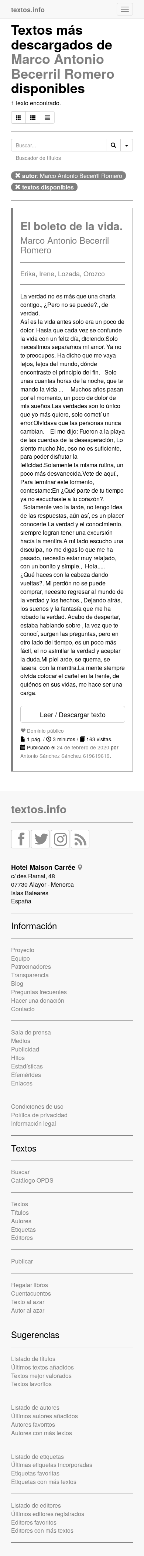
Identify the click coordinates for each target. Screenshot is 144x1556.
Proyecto (22, 949)
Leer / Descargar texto (73, 714)
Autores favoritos (33, 1424)
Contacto (23, 1009)
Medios (20, 1040)
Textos (19, 1204)
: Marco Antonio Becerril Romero (72, 175)
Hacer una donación (37, 1000)
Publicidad (25, 1049)
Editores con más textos (42, 1530)
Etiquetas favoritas (35, 1473)
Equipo (20, 958)
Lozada (69, 273)
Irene (46, 273)
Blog (17, 983)
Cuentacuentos (31, 1293)
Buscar (20, 1171)
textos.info (38, 809)
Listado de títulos (33, 1358)
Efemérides (26, 1074)
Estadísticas (27, 1066)
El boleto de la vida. (71, 225)
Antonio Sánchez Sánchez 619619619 (65, 755)
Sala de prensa (31, 1032)
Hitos (18, 1057)
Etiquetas (23, 1229)
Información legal (33, 1123)
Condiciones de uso (37, 1106)
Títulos (20, 1212)
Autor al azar (27, 1310)
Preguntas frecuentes (39, 992)
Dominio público (44, 730)
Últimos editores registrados (47, 1513)
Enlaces (21, 1083)
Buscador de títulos (38, 157)
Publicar (22, 1261)
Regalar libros (29, 1284)
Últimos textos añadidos (42, 1367)
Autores (21, 1221)
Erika (27, 273)
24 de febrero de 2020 (83, 747)
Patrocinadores (31, 966)
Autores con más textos (41, 1433)
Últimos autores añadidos (44, 1416)
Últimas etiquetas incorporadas (51, 1464)
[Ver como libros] (18, 117)
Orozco (94, 273)
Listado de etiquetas (37, 1456)
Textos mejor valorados (41, 1375)
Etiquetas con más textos (43, 1481)
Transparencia (30, 975)
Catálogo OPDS (32, 1180)
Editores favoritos (33, 1522)
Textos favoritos (31, 1383)
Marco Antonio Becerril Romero (62, 66)
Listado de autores (35, 1407)
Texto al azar (27, 1301)
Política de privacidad (39, 1115)
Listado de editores (36, 1505)
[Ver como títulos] (32, 117)
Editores (22, 1237)
